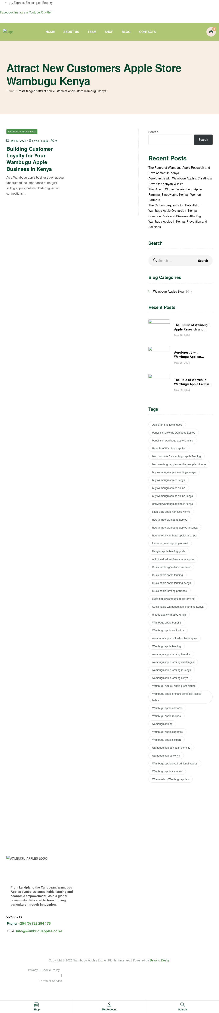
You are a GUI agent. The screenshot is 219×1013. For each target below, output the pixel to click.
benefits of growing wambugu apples (173, 432)
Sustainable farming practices (169, 590)
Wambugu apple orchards (167, 708)
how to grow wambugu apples (169, 519)
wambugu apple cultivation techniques (174, 638)
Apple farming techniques (167, 424)
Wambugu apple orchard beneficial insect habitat (176, 697)
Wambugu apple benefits (166, 622)
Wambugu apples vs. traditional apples (174, 763)
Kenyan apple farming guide (168, 551)
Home (10, 91)
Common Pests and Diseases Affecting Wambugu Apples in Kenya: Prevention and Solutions (177, 221)
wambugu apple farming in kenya (171, 670)
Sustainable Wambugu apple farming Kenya (178, 606)
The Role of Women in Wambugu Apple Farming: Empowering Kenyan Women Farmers (175, 194)
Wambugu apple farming (166, 646)
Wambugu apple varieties (167, 771)
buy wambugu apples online (168, 488)
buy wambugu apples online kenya (172, 496)
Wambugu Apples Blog (22, 131)
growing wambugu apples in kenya (172, 503)
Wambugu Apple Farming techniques (173, 685)
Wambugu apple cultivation (168, 630)
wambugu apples (162, 724)
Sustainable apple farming (167, 575)
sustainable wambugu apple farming (173, 598)
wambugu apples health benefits (171, 747)
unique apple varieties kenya (169, 614)
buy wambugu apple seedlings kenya (174, 472)
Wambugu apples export (166, 739)
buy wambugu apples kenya (168, 480)
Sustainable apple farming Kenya (171, 583)
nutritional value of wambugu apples (173, 559)
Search (153, 132)
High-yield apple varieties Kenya (171, 511)
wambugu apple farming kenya (170, 678)
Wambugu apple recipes (166, 716)
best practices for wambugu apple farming (176, 456)
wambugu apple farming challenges (173, 662)
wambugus (42, 140)
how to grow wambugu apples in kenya (175, 527)
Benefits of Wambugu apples (169, 448)
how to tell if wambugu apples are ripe (174, 535)
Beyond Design (160, 960)
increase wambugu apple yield (170, 543)
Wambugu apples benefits (167, 731)
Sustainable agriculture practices (171, 567)
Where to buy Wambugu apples (170, 779)
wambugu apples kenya (166, 755)
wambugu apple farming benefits (171, 654)
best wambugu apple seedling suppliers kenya (179, 464)
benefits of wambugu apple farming (172, 440)
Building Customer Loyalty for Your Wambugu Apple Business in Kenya (29, 158)
